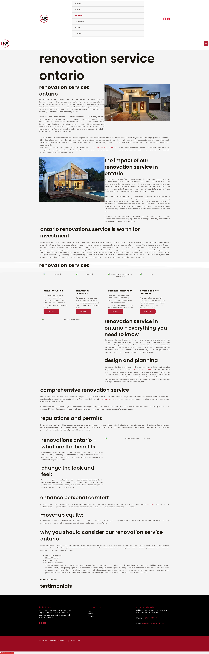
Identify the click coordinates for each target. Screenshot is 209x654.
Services (79, 15)
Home (78, 3)
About (78, 9)
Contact (78, 33)
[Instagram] (168, 18)
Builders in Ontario (143, 370)
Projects (79, 27)
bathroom (151, 504)
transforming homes (105, 147)
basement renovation (108, 399)
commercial (75, 548)
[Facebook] (164, 18)
